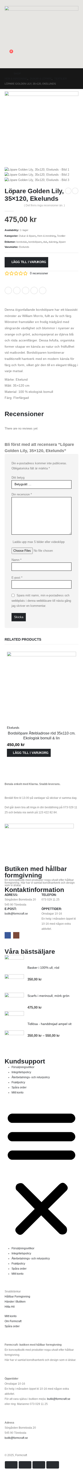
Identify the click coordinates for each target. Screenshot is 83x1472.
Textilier (61, 235)
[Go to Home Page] (6, 73)
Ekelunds (24, 247)
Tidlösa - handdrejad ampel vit (49, 1024)
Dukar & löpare (27, 235)
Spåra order (19, 1087)
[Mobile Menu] (75, 62)
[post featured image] (41, 686)
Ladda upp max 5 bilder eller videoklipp (39, 542)
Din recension (22, 494)
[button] (8, 3)
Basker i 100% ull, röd (43, 967)
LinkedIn (25, 290)
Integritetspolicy (21, 1072)
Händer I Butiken (15, 1301)
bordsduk (21, 241)
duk (45, 241)
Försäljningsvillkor (23, 1067)
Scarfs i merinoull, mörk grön (48, 996)
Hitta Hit (10, 1306)
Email (42, 290)
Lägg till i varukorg (29, 262)
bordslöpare (35, 241)
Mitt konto (18, 1092)
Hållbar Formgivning (17, 1296)
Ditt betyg (18, 477)
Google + (34, 290)
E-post (17, 577)
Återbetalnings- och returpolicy (31, 1077)
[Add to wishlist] (52, 289)
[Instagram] (16, 935)
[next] (75, 191)
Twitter (17, 290)
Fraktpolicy (18, 1082)
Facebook (8, 290)
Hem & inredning (46, 235)
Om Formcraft (13, 1321)
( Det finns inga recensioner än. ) (44, 205)
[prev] (68, 191)
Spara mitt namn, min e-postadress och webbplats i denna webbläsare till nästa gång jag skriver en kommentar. (41, 600)
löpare (62, 241)
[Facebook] (8, 935)
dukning (53, 241)
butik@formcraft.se (16, 913)
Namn (16, 560)
